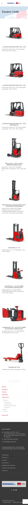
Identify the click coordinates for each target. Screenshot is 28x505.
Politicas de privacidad (18, 502)
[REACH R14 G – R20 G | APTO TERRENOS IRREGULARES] (14, 149)
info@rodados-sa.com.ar (10, 441)
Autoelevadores (8, 404)
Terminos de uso (7, 502)
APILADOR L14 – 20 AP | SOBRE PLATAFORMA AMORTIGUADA (14, 286)
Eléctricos (5, 400)
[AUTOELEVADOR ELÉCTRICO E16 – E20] (14, 71)
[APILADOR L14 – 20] (14, 233)
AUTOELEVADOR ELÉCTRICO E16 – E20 (14, 85)
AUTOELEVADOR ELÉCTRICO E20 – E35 (14, 47)
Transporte (7, 407)
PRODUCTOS (5, 457)
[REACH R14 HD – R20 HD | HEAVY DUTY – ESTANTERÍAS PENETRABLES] (14, 191)
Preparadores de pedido (10, 405)
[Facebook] (12, 490)
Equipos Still (5, 415)
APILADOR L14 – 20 (14, 248)
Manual (5, 409)
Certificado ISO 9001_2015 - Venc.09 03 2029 (13, 447)
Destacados (5, 394)
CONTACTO (5, 470)
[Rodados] (14, 3)
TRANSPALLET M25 (14, 367)
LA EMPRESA (5, 455)
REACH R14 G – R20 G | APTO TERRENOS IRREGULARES (14, 164)
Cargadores (5, 389)
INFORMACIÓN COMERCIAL (8, 465)
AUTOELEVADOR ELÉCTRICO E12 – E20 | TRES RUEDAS (14, 124)
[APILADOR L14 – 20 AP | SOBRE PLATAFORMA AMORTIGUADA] (14, 272)
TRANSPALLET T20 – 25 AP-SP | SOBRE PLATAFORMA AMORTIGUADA (14, 328)
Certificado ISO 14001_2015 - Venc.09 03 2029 (13, 448)
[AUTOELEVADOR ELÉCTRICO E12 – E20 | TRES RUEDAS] (14, 109)
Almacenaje (7, 402)
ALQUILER (4, 460)
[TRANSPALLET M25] (14, 353)
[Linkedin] (14, 490)
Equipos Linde (5, 397)
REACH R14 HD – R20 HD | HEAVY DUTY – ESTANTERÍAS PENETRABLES (14, 205)
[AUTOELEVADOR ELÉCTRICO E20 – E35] (14, 33)
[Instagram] (16, 490)
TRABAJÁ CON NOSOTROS (8, 468)
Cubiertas (4, 392)
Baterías (4, 386)
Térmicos (5, 411)
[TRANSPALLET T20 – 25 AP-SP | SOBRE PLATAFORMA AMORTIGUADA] (14, 313)
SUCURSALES (5, 462)
